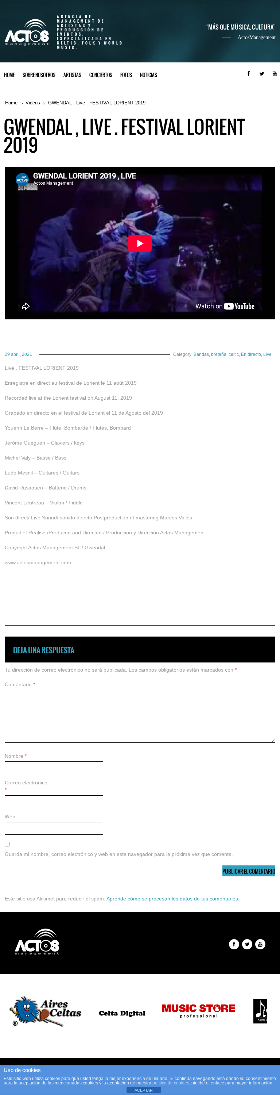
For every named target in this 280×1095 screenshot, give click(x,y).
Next (259, 1012)
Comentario (20, 684)
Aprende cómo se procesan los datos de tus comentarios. (173, 899)
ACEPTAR (144, 1090)
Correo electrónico (26, 786)
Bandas (201, 354)
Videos (33, 102)
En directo (251, 354)
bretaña (218, 354)
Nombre (16, 756)
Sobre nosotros (39, 75)
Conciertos (100, 75)
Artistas (72, 75)
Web (10, 816)
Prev (20, 1012)
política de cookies (170, 1083)
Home (9, 75)
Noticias (148, 75)
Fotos (126, 75)
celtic (234, 354)
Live (267, 354)
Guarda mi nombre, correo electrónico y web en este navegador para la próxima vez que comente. (119, 854)
